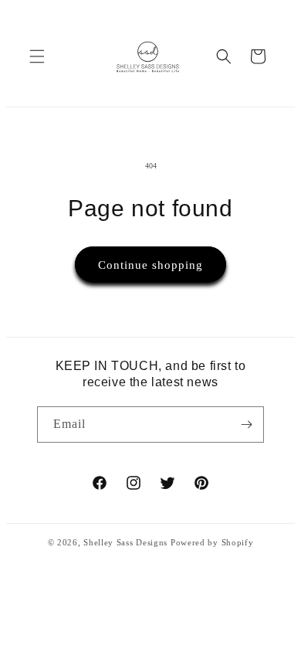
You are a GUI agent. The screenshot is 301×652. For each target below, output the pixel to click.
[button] (37, 56)
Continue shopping (150, 265)
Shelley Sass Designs (125, 542)
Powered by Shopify (212, 542)
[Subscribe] (246, 424)
